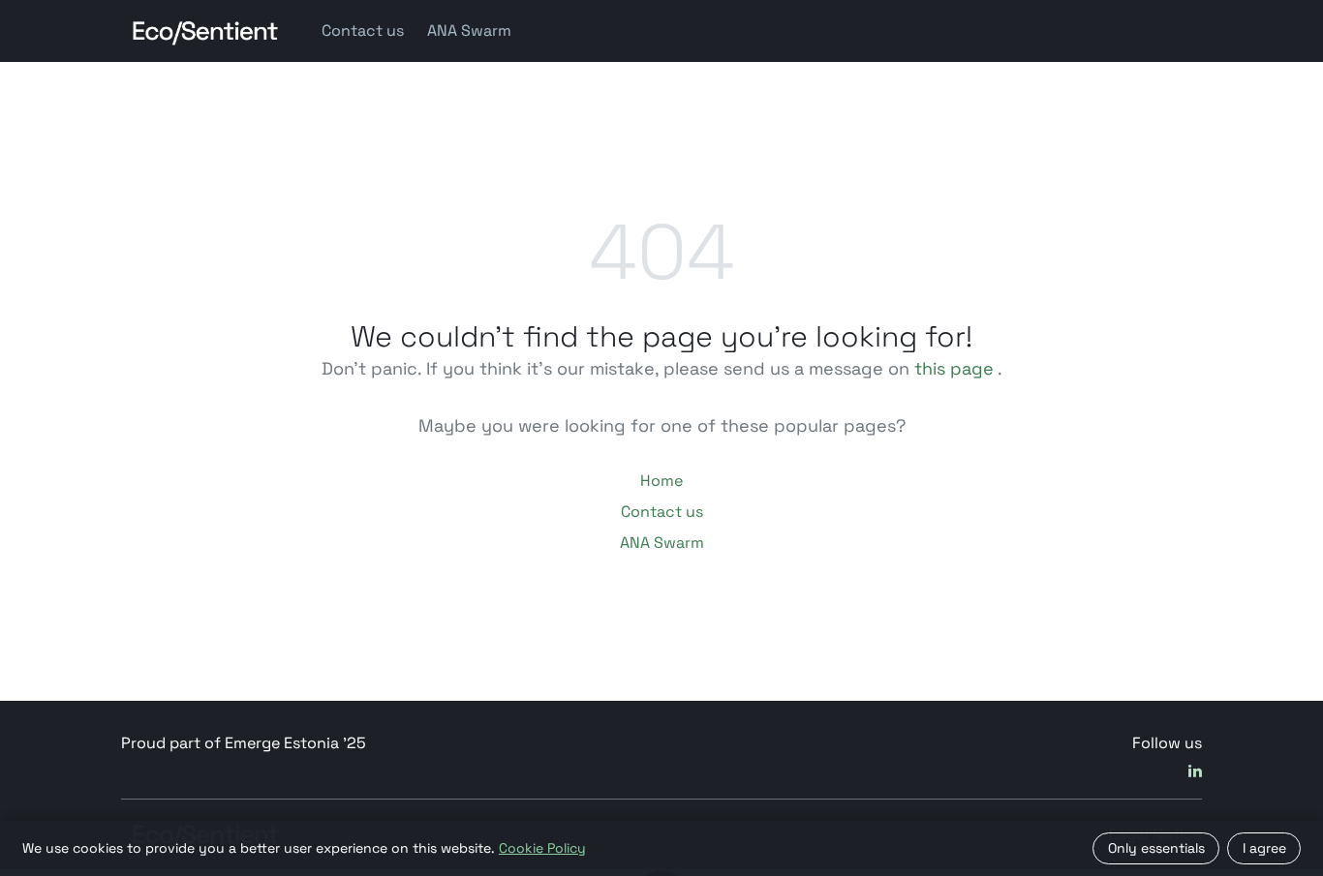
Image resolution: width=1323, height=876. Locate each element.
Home (661, 480)
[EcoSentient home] (206, 31)
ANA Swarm (469, 30)
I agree (1264, 848)
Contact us (363, 30)
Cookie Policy (542, 848)
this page (954, 368)
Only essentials (1156, 848)
